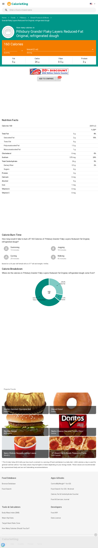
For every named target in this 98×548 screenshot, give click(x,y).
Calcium (5, 177)
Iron (3, 185)
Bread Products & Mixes (40, 18)
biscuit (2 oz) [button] (32, 49)
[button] (92, 4)
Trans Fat (7, 142)
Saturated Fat (9, 138)
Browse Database (9, 484)
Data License (56, 518)
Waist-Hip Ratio (8, 518)
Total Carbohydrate (9, 161)
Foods (13, 18)
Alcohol (5, 181)
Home (4, 18)
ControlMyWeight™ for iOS (61, 484)
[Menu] (3, 4)
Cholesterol (6, 153)
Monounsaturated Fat (12, 149)
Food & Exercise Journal (60, 499)
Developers (56, 507)
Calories (5, 126)
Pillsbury (23, 18)
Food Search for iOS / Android (62, 489)
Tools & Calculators (11, 507)
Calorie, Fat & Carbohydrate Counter (65, 494)
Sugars (6, 169)
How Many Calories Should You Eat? (16, 528)
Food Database (9, 478)
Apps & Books (57, 478)
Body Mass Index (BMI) (10, 513)
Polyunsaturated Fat (11, 145)
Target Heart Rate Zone (11, 523)
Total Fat (5, 134)
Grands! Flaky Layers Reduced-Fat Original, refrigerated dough (25, 20)
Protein (5, 173)
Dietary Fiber (9, 165)
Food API (54, 513)
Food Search (7, 489)
